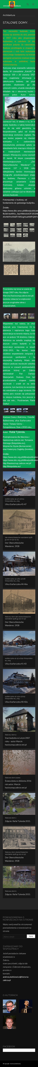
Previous (7, 251)
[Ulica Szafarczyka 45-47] (6, 410)
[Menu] (33, 4)
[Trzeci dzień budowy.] (12, 224)
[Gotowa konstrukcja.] (19, 230)
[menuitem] (27, 4)
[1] (33, 260)
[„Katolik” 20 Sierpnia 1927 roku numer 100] (27, 270)
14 (30, 260)
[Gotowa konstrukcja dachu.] (6, 235)
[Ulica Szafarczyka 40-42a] (25, 410)
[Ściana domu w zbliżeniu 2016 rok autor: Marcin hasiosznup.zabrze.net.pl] (15, 316)
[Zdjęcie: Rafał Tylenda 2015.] (23, 316)
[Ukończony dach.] (12, 235)
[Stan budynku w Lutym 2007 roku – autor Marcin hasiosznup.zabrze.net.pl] (7, 316)
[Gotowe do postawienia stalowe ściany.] (25, 224)
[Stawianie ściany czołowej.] (12, 230)
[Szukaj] (27, 4)
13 (28, 260)
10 (23, 260)
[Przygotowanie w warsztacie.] (6, 230)
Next (30, 251)
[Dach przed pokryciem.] (19, 235)
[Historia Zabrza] (16, 4)
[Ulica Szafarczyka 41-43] (19, 410)
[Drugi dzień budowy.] (19, 224)
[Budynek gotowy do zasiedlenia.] (25, 235)
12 (26, 260)
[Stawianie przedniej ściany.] (25, 230)
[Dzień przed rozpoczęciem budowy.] (6, 224)
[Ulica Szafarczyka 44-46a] (12, 410)
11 (25, 260)
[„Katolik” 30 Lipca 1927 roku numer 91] (11, 270)
